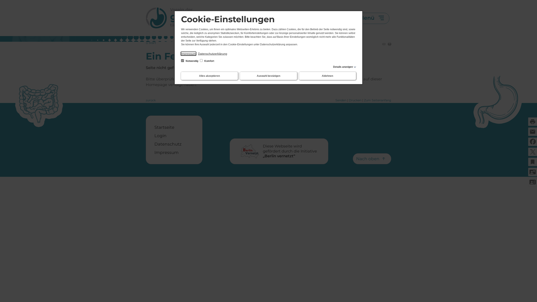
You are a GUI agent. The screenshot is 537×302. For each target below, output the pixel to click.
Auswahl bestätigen (268, 75)
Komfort (209, 61)
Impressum (188, 53)
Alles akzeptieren (209, 75)
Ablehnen (327, 75)
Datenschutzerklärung (212, 53)
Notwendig (192, 61)
